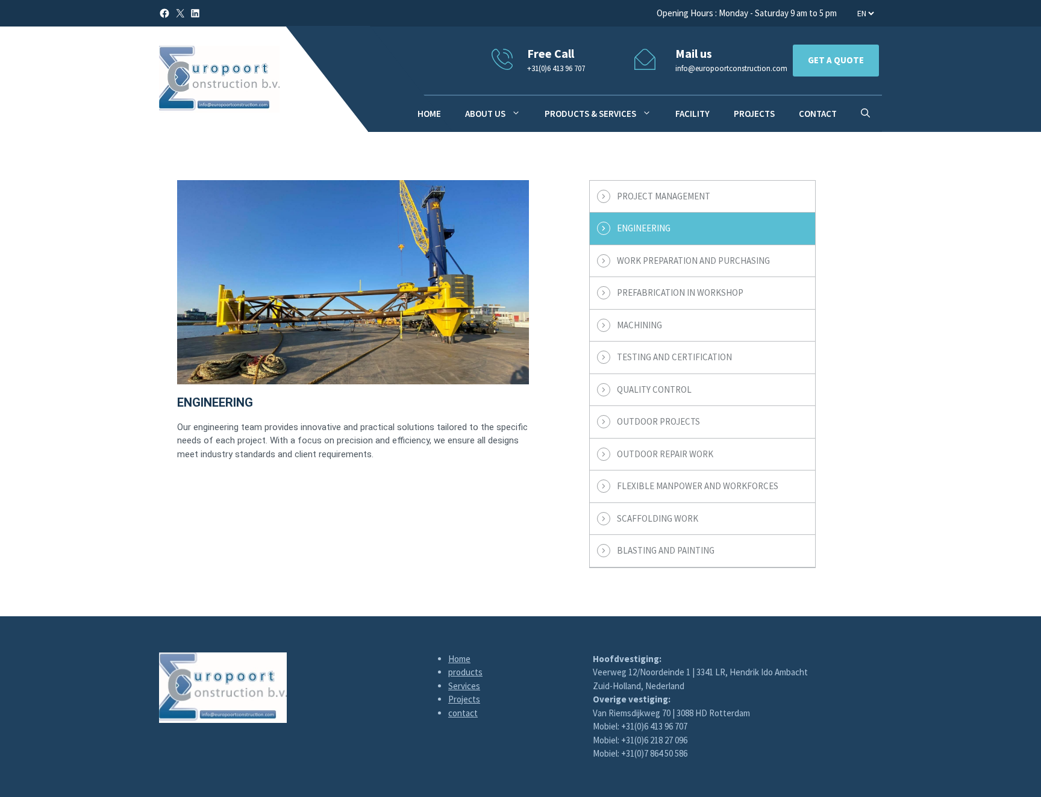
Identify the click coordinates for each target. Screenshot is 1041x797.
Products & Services (590, 113)
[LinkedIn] (195, 13)
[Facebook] (164, 13)
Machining (639, 325)
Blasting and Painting (665, 550)
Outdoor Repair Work (665, 454)
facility (692, 113)
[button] (865, 114)
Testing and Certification (674, 357)
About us (485, 113)
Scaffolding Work (657, 518)
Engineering (644, 228)
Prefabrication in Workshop (680, 292)
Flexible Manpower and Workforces (697, 486)
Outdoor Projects (658, 421)
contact (818, 113)
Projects (754, 113)
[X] (180, 13)
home (429, 113)
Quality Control (654, 389)
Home (459, 658)
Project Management (663, 196)
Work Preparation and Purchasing (693, 260)
